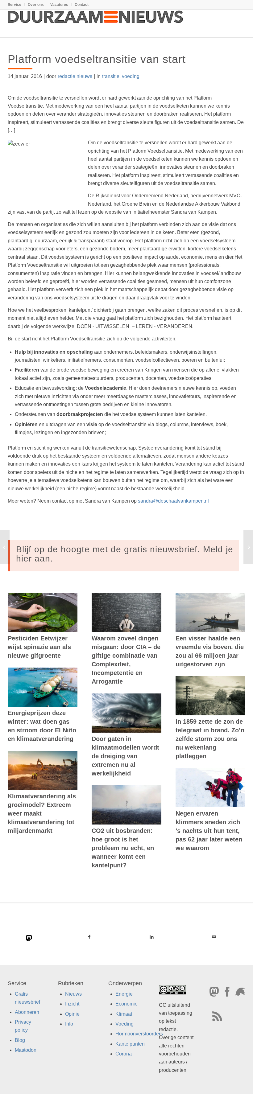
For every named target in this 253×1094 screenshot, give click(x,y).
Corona (123, 1054)
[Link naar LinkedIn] (151, 936)
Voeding (124, 1023)
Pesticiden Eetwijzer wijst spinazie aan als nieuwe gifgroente (39, 647)
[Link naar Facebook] (89, 936)
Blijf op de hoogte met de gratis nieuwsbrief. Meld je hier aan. (124, 554)
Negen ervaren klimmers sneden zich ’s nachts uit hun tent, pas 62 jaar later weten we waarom (209, 830)
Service (14, 4)
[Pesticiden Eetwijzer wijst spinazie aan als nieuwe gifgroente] (42, 612)
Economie (126, 1004)
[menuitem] (16, 4)
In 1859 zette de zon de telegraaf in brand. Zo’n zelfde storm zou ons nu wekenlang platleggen (210, 738)
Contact (82, 4)
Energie (124, 994)
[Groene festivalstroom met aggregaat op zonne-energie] (5, 547)
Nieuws (73, 994)
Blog (20, 1040)
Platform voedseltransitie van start (97, 59)
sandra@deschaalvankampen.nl (173, 501)
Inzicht (72, 1004)
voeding (130, 76)
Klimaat (123, 1014)
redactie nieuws (75, 76)
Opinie (72, 1014)
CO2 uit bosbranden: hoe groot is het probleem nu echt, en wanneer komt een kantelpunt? (123, 848)
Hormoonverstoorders (139, 1034)
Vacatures (59, 4)
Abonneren (27, 1012)
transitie (110, 76)
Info (69, 1023)
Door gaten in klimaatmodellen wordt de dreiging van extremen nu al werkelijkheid (125, 756)
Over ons (36, 4)
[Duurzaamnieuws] (96, 23)
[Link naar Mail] (214, 936)
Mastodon (25, 1050)
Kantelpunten (130, 1044)
